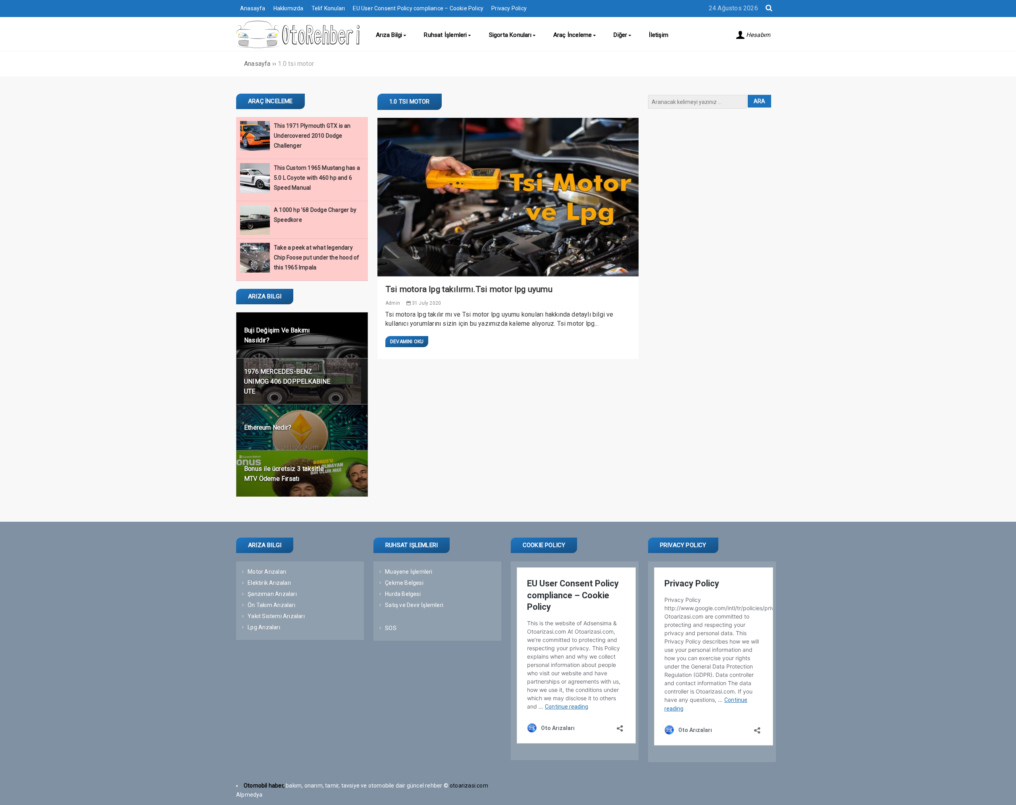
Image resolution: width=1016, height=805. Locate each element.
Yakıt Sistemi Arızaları (276, 616)
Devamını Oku (406, 341)
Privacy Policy (509, 8)
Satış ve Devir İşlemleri (414, 605)
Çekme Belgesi (404, 583)
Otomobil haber (263, 785)
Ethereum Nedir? (267, 427)
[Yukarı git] (1002, 791)
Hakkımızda (288, 8)
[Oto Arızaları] (298, 46)
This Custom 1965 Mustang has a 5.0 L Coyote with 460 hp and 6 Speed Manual (317, 178)
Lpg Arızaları (264, 627)
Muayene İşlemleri (408, 572)
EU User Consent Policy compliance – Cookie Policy (418, 8)
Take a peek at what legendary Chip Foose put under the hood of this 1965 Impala (316, 257)
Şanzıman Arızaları (272, 594)
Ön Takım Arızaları (271, 605)
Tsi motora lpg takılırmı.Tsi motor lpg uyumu (468, 289)
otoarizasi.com (469, 785)
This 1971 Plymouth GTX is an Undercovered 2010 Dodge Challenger (312, 136)
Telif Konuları (328, 8)
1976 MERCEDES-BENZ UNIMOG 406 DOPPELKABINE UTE (287, 381)
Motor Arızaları (267, 572)
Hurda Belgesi (403, 594)
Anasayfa (253, 8)
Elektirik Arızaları (269, 583)
